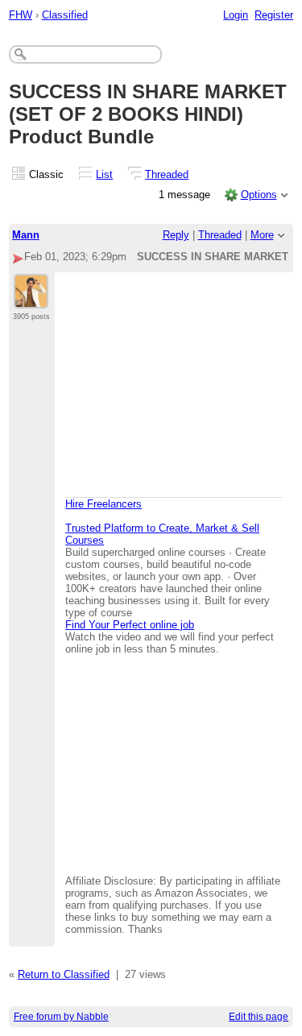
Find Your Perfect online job (129, 625)
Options (259, 195)
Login (235, 15)
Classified (65, 15)
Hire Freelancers (103, 504)
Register (273, 15)
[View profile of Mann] (31, 299)
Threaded (166, 174)
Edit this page (258, 1016)
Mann (25, 235)
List (104, 174)
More (262, 235)
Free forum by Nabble (61, 1016)
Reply (176, 235)
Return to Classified (64, 974)
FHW (20, 15)
